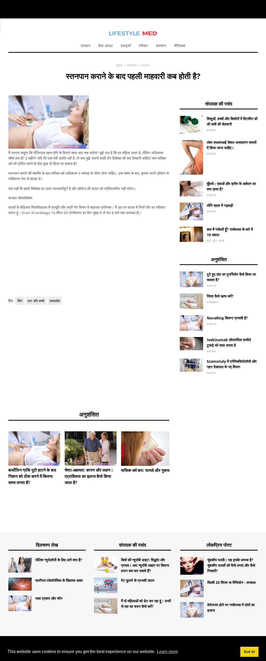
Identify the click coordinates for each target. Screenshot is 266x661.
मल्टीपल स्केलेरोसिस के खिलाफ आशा (59, 580)
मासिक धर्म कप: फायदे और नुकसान (147, 470)
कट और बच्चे (36, 300)
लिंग (19, 300)
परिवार (143, 45)
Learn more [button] (167, 651)
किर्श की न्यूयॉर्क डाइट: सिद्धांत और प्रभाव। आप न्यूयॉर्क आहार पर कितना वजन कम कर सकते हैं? (145, 565)
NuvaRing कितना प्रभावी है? (227, 317)
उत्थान (85, 45)
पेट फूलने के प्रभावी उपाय (137, 580)
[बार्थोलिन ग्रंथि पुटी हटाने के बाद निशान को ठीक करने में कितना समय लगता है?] (34, 448)
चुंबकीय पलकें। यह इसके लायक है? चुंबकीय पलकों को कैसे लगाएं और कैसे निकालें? (231, 565)
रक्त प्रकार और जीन (48, 598)
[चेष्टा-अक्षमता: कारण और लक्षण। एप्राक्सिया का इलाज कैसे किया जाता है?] (91, 448)
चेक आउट (105, 45)
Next (177, 445)
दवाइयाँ (126, 45)
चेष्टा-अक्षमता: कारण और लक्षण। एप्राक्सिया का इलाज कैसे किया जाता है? (89, 476)
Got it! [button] (249, 652)
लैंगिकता (179, 45)
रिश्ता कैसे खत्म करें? (220, 296)
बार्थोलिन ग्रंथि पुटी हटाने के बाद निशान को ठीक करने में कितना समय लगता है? (32, 476)
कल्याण (161, 45)
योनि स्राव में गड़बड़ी (220, 205)
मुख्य (120, 65)
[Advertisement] (88, 256)
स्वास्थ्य (132, 65)
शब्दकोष (55, 300)
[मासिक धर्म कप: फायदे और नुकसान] (147, 448)
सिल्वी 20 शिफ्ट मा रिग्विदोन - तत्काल (231, 582)
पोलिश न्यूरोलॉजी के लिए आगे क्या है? (58, 559)
